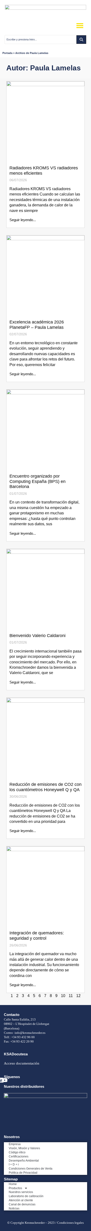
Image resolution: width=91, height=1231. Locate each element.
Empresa (15, 1144)
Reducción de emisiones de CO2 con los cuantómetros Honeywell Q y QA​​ (45, 787)
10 (63, 996)
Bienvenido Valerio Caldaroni (37, 635)
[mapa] (45, 1097)
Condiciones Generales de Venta (30, 1168)
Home (13, 1184)
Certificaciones (18, 1156)
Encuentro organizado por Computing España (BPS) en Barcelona (37, 481)
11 (71, 996)
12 (78, 996)
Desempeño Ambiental (24, 1160)
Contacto (11, 1015)
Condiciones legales (70, 1222)
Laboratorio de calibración (26, 1196)
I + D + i (14, 1164)
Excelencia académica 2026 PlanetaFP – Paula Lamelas (36, 325)
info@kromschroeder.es (30, 1033)
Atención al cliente (21, 1200)
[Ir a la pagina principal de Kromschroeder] (45, 8)
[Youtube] (5, 1080)
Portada (7, 53)
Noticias (14, 1208)
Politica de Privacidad (23, 1172)
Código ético (17, 1152)
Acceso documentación (21, 1063)
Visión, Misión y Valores (24, 1148)
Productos (15, 1188)
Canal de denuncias (22, 1204)
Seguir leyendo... (22, 220)
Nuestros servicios (21, 1192)
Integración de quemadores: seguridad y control (36, 936)
